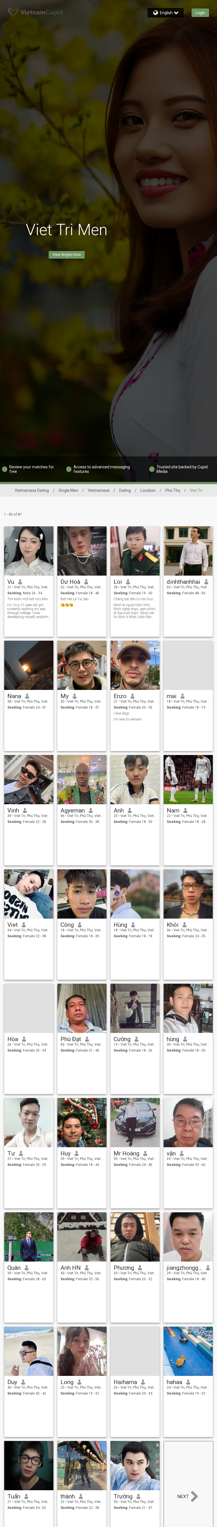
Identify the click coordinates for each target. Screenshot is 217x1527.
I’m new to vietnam (128, 719)
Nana (14, 696)
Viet (12, 924)
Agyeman (72, 810)
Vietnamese (99, 490)
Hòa (12, 1039)
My (64, 696)
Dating (125, 490)
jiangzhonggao (184, 1267)
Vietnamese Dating (32, 490)
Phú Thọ (172, 490)
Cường (122, 1039)
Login (200, 12)
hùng (173, 1039)
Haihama (125, 1382)
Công (67, 924)
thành (67, 1496)
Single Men (68, 490)
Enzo (120, 696)
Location (148, 490)
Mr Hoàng (126, 1153)
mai (172, 696)
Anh (119, 810)
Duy (12, 1382)
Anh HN (70, 1267)
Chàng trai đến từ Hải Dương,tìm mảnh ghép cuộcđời (135, 599)
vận (171, 1153)
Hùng (120, 924)
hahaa (174, 1382)
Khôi (173, 924)
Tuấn (13, 1496)
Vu (10, 581)
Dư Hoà (70, 581)
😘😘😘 (66, 605)
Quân (14, 1267)
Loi (118, 581)
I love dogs (121, 713)
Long (66, 1382)
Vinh (13, 810)
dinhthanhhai (183, 581)
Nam (173, 810)
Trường (123, 1496)
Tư (11, 1153)
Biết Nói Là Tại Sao (74, 599)
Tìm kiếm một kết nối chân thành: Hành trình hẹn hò (29, 599)
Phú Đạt (70, 1039)
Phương (124, 1267)
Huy (65, 1153)
